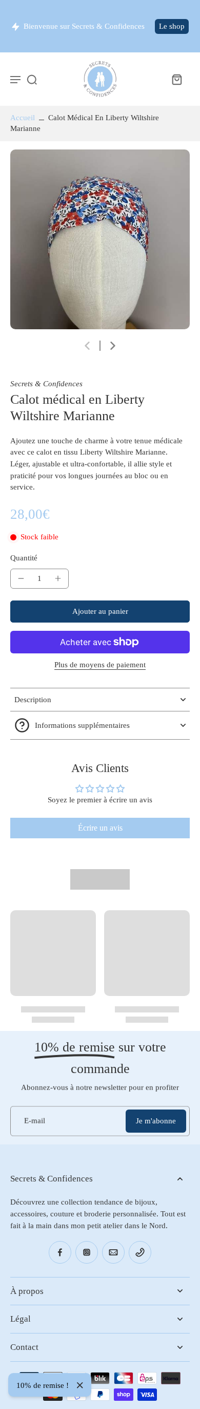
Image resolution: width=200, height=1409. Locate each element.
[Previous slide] (87, 345)
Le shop (172, 26)
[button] (100, 611)
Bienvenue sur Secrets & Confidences (84, 26)
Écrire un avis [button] (100, 827)
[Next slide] (113, 345)
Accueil (22, 118)
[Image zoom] (100, 239)
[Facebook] (60, 1252)
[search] (32, 79)
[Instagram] (86, 1252)
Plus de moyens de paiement (100, 665)
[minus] (21, 578)
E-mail (34, 1121)
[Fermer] (80, 1385)
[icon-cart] (176, 79)
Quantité (23, 558)
